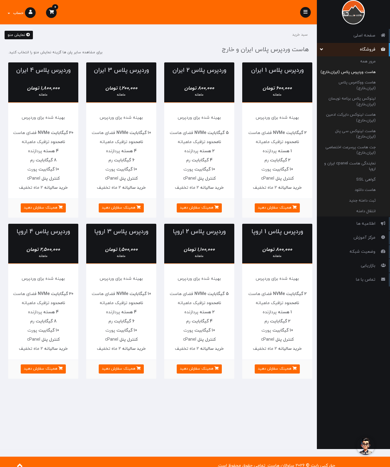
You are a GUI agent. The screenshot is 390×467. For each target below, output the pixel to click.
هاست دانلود (365, 190)
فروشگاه (369, 49)
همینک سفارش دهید (275, 207)
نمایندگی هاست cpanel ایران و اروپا (350, 166)
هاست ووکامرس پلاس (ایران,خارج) (357, 85)
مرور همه (368, 61)
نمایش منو (17, 35)
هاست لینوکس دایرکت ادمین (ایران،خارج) (351, 117)
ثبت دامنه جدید (362, 200)
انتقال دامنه (366, 211)
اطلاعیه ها (367, 223)
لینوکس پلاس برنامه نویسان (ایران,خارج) (352, 101)
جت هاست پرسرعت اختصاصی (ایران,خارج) (350, 150)
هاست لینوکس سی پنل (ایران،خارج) (355, 134)
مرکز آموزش (365, 238)
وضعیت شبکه (363, 252)
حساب (17, 13)
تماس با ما (367, 280)
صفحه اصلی (365, 35)
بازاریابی (369, 266)
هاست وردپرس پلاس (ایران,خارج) (348, 72)
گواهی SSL (366, 179)
